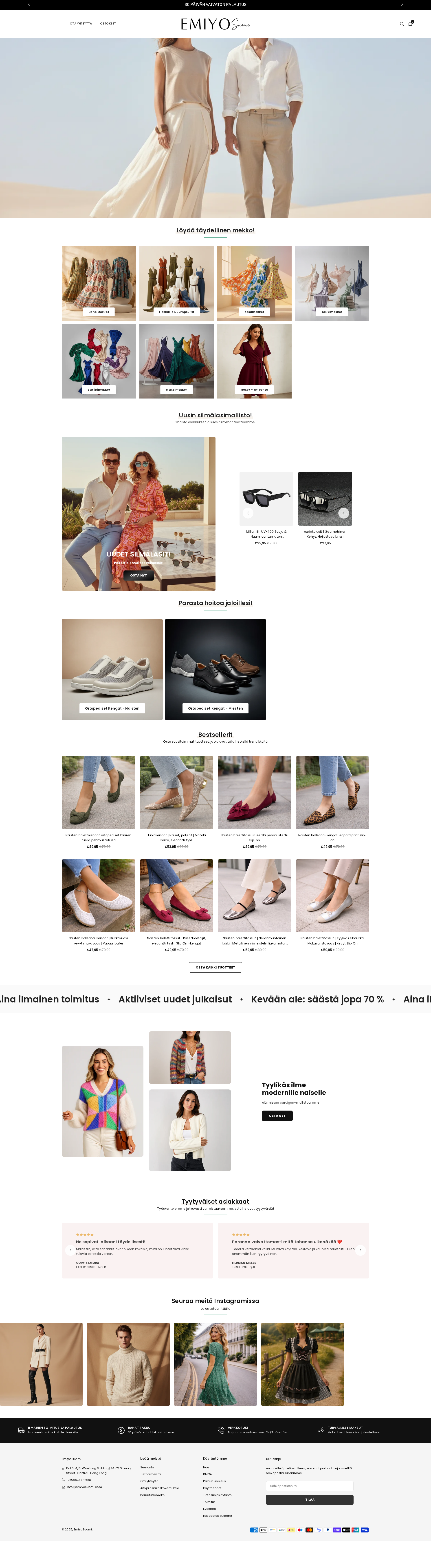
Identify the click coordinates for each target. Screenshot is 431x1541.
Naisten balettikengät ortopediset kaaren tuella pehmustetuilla (98, 837)
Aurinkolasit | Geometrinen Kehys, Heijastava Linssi (325, 534)
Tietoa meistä (150, 1474)
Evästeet (209, 1509)
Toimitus (209, 1502)
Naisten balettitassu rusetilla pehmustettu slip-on (254, 837)
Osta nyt (277, 1115)
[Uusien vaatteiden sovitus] (128, 1364)
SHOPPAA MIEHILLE (223, 127)
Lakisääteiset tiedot (217, 1516)
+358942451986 (79, 1480)
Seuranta (147, 1467)
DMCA (207, 1474)
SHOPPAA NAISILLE (187, 127)
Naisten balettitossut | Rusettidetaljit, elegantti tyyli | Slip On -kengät (176, 940)
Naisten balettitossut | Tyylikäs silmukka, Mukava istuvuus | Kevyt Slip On (332, 940)
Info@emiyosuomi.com (84, 1487)
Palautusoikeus (214, 1481)
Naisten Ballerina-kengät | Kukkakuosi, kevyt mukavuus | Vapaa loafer (98, 940)
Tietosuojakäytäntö (217, 1495)
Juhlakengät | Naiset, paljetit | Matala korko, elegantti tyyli (176, 837)
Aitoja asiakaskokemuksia (159, 1488)
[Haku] (402, 23)
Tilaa (309, 1499)
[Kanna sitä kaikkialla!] (302, 1364)
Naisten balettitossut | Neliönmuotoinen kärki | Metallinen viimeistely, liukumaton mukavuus (254, 941)
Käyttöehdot (212, 1488)
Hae (206, 1467)
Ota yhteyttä (81, 23)
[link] (215, 4)
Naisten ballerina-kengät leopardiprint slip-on (332, 837)
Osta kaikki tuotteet (215, 967)
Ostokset (108, 23)
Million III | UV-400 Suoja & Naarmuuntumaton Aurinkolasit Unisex (266, 534)
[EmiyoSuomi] (215, 23)
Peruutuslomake (152, 1495)
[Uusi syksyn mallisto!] (41, 1364)
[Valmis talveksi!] (215, 1364)
